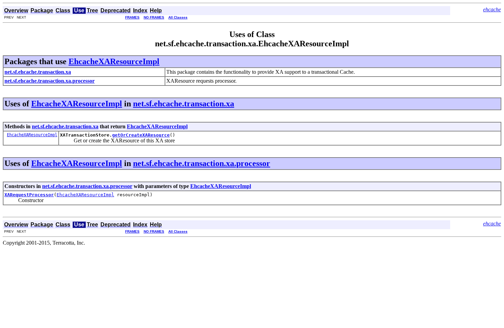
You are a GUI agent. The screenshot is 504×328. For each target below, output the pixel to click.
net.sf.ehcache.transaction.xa (183, 103)
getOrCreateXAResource (141, 135)
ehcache (492, 9)
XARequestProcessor (29, 194)
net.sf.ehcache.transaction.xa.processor (201, 163)
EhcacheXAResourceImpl (114, 61)
